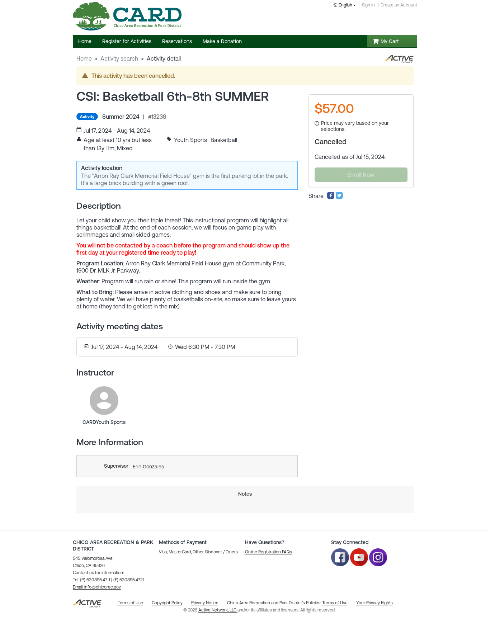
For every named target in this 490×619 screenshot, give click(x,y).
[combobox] (345, 5)
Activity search (119, 58)
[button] (97, 587)
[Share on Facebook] (330, 197)
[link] (104, 400)
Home (84, 58)
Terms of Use (335, 602)
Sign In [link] (368, 5)
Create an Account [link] (399, 5)
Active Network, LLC (217, 610)
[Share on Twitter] (339, 197)
